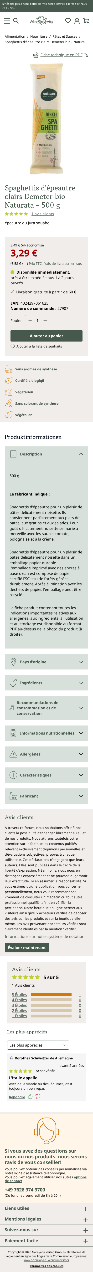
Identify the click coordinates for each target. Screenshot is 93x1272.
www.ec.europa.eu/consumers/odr (46, 1260)
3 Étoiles (19, 1005)
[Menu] (6, 20)
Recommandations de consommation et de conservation (37, 708)
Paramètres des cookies (46, 1266)
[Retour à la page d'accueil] (46, 20)
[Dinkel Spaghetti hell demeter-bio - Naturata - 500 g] (46, 118)
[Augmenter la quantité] (45, 320)
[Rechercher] (16, 20)
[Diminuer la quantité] (30, 320)
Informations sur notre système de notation (44, 936)
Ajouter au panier (46, 335)
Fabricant (29, 796)
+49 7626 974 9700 (25, 1189)
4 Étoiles (19, 999)
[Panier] (86, 20)
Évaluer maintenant (27, 947)
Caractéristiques (36, 775)
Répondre (17, 1097)
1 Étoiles (19, 1015)
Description (31, 454)
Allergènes (30, 754)
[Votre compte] (77, 20)
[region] (46, 120)
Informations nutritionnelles (47, 733)
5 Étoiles (19, 994)
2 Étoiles (19, 1010)
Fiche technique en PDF (62, 54)
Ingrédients (31, 682)
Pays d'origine (33, 661)
